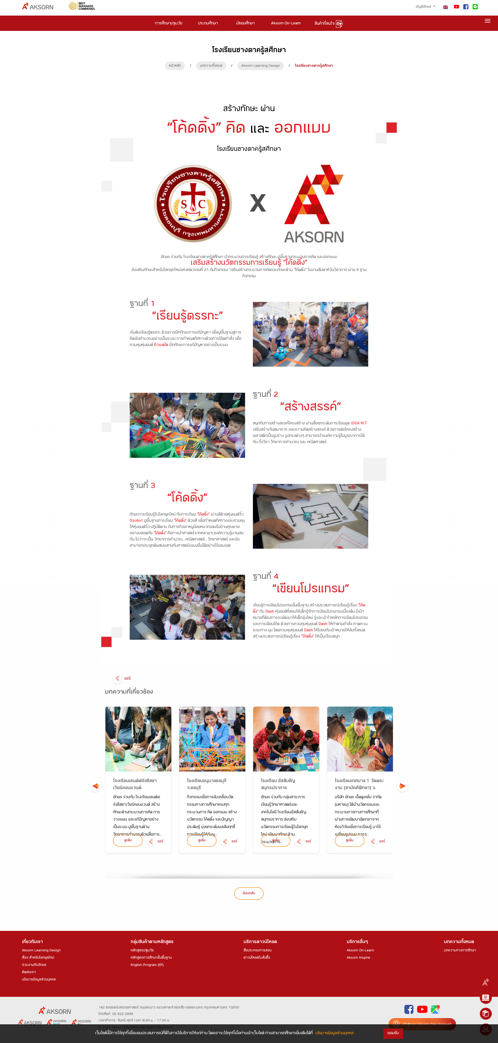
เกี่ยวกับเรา (32, 942)
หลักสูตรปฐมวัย (142, 950)
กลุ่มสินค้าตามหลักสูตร (152, 942)
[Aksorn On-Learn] (486, 998)
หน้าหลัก (175, 66)
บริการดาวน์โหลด (260, 942)
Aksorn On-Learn (360, 950)
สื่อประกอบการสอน (258, 950)
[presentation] (95, 786)
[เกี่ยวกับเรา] (486, 982)
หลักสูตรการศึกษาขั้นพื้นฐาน (151, 958)
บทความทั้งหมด (211, 66)
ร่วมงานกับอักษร (34, 965)
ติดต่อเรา (29, 972)
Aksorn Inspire (358, 958)
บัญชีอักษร (424, 7)
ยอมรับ (393, 1033)
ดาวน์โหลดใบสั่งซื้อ (257, 958)
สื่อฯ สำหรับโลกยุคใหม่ (38, 958)
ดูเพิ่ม (128, 840)
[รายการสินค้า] (486, 1014)
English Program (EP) (147, 965)
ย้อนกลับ (249, 893)
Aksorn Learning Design (260, 66)
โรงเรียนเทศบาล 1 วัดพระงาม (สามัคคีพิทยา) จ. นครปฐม (359, 788)
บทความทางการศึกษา (460, 950)
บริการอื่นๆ (357, 942)
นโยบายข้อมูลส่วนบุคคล (39, 979)
